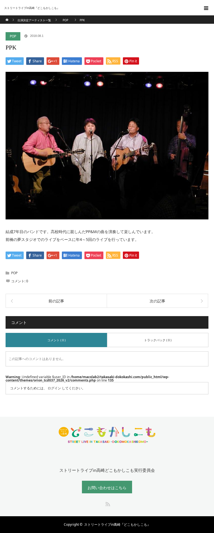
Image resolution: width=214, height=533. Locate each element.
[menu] (206, 8)
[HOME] (7, 17)
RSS (107, 503)
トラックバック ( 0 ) (157, 340)
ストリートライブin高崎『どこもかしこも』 (117, 524)
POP (13, 36)
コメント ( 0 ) (56, 340)
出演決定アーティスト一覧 (34, 20)
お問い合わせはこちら (107, 487)
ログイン (54, 388)
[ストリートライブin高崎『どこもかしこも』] (98, 8)
